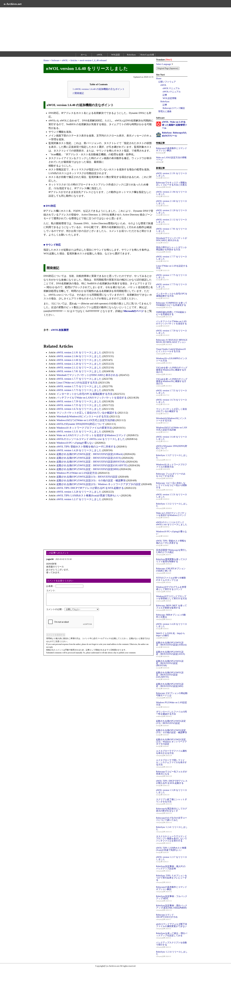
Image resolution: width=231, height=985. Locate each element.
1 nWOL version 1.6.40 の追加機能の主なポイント (99, 89)
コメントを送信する (56, 635)
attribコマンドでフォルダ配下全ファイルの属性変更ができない (171, 925)
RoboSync (131, 54)
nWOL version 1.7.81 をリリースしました (79, 371)
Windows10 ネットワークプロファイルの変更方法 (84, 427)
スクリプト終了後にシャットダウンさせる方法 (171, 800)
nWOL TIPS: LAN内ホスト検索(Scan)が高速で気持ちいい (88, 495)
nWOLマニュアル (171, 88)
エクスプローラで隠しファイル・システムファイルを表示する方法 (171, 762)
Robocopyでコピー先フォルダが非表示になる (171, 772)
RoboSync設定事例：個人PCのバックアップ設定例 (170, 867)
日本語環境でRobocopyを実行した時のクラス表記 (171, 551)
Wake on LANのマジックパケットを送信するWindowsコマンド (91, 435)
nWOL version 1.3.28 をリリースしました (79, 491)
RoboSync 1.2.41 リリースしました (171, 828)
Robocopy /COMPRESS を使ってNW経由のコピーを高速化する (171, 304)
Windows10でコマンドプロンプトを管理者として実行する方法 (171, 597)
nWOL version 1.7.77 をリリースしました (79, 378)
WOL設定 (115, 54)
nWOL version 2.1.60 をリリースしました (79, 360)
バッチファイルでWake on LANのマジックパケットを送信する (92, 397)
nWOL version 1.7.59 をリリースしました (79, 401)
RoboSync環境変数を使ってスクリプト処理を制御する (171, 560)
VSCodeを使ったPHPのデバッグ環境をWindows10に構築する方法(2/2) (171, 381)
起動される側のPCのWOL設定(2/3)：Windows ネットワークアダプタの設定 (99, 484)
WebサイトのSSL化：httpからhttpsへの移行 (170, 634)
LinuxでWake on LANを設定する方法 (77, 382)
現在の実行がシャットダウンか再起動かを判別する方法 (171, 248)
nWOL (99, 54)
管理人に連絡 (164, 111)
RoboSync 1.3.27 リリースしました (171, 456)
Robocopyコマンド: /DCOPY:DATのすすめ (167, 916)
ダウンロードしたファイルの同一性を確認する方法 (171, 713)
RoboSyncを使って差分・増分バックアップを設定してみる (171, 934)
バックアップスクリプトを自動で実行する (171, 943)
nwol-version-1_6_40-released (93, 60)
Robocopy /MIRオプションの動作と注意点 (171, 616)
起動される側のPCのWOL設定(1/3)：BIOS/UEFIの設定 (87, 476)
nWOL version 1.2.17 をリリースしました (79, 499)
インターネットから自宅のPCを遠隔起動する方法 (85, 394)
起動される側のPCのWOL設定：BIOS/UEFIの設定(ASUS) (89, 458)
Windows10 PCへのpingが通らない (75, 442)
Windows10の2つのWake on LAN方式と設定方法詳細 (86, 420)
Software (55, 60)
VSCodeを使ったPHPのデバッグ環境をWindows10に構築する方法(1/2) (171, 369)
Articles (73, 60)
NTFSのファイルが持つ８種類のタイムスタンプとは (171, 579)
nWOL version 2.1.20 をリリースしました (79, 363)
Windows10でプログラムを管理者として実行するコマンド (171, 588)
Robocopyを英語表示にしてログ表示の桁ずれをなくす (171, 809)
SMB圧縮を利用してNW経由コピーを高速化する (171, 313)
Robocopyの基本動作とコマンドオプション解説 (171, 149)
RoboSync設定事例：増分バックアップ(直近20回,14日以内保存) (171, 906)
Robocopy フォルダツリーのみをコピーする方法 (170, 475)
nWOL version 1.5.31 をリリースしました (79, 431)
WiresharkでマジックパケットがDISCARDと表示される (87, 375)
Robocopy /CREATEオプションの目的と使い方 (171, 569)
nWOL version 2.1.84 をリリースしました (79, 356)
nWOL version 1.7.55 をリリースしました (79, 405)
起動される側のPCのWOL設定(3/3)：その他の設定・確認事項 (91, 480)
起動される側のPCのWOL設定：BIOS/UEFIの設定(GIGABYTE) (92, 465)
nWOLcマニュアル (172, 91)
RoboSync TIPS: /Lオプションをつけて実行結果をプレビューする (171, 877)
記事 (165, 95)
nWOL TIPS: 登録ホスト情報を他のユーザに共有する (86, 446)
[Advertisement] (94, 29)
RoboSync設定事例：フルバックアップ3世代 (171, 897)
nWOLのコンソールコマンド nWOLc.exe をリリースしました (91, 439)
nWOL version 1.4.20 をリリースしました (79, 450)
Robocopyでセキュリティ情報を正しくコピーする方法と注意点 (171, 183)
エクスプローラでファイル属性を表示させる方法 (171, 752)
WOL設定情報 (169, 98)
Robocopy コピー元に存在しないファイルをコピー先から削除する (171, 485)
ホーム (84, 54)
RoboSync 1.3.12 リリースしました (171, 505)
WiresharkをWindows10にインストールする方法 (83, 416)
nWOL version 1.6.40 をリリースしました (171, 438)
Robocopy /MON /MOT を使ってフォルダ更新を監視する (171, 606)
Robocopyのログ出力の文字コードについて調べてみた (171, 819)
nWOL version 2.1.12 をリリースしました (79, 367)
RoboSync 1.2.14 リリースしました (171, 953)
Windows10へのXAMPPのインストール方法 (171, 359)
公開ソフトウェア (167, 82)
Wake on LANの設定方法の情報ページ (171, 158)
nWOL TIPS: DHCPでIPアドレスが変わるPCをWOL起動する (90, 488)
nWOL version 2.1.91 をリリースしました (79, 352)
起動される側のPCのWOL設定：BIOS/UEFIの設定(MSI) (88, 469)
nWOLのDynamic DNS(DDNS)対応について (81, 424)
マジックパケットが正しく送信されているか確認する (87, 412)
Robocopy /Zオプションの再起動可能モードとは (171, 694)
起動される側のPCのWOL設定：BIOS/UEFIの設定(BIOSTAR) (91, 461)
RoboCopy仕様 (147, 54)
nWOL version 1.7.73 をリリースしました (79, 390)
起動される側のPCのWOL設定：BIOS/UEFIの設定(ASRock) (90, 454)
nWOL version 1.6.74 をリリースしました (79, 409)
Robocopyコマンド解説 (174, 108)
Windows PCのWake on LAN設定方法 (77, 473)
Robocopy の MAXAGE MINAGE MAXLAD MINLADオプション (171, 341)
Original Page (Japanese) (167, 68)
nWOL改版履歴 (60, 330)
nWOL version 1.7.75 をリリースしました (79, 386)
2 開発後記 (78, 93)
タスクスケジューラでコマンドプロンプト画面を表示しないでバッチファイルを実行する (171, 838)
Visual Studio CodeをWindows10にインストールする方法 (171, 350)
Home (46, 60)
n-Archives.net (13, 3)
